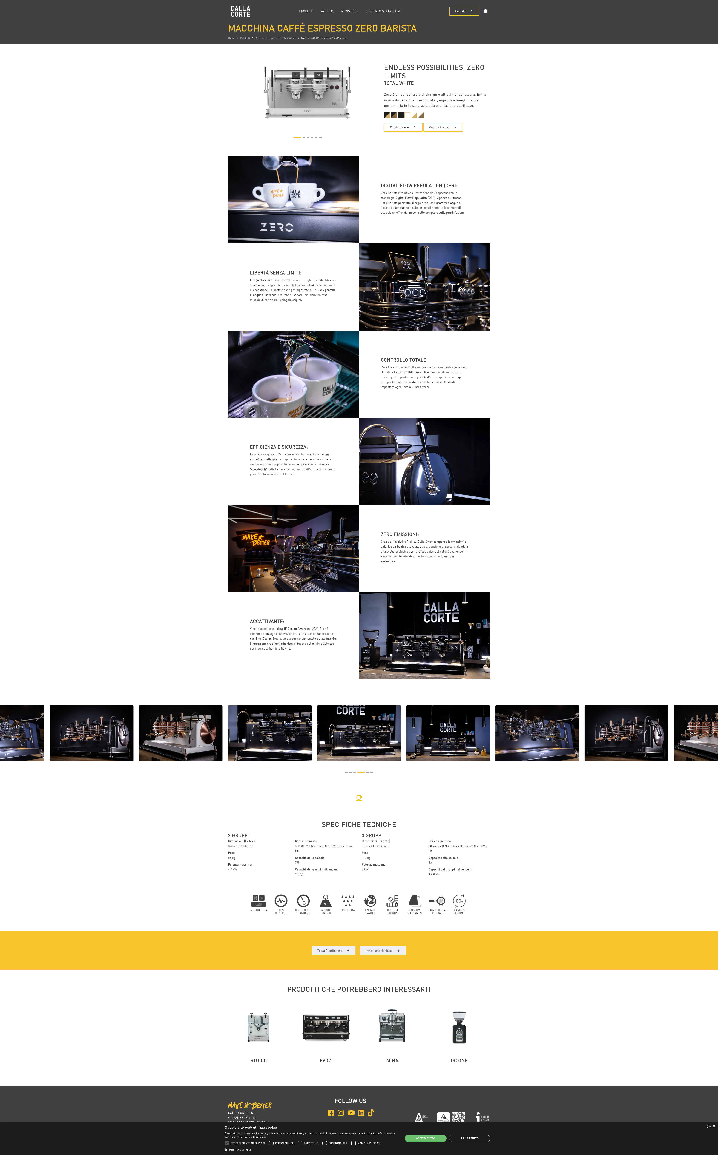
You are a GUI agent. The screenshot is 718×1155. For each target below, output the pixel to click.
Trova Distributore (329, 950)
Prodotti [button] (306, 11)
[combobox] (709, 1126)
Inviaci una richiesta (379, 950)
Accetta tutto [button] (425, 1138)
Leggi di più (259, 1136)
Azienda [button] (327, 11)
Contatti (460, 11)
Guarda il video (439, 127)
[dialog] (359, 1138)
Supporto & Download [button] (383, 11)
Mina (392, 1060)
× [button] (713, 1126)
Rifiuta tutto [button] (469, 1138)
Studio (259, 1060)
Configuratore (399, 127)
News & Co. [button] (349, 11)
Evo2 (325, 1060)
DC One (459, 1060)
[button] (485, 12)
